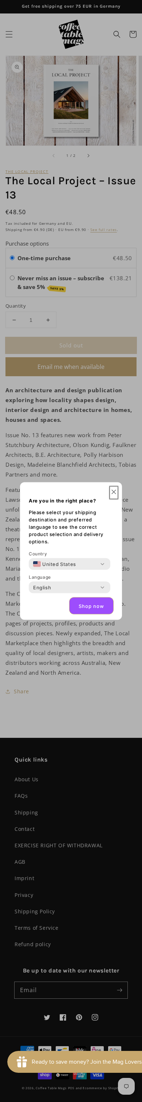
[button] (114, 493)
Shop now (91, 606)
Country (38, 553)
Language (40, 577)
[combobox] (54, 564)
